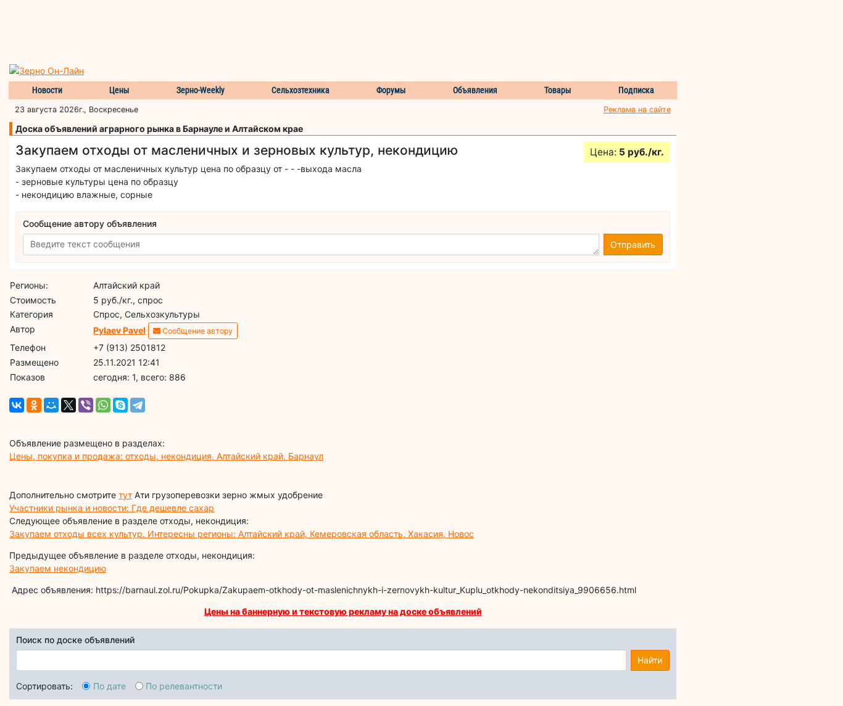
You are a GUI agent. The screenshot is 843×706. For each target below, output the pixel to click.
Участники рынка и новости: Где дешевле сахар (111, 508)
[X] (68, 405)
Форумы (391, 90)
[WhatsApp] (103, 405)
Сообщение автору (196, 330)
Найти (649, 660)
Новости (47, 90)
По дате (109, 686)
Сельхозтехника (301, 90)
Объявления (475, 90)
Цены (119, 90)
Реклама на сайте (637, 109)
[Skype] (120, 405)
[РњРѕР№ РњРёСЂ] (51, 405)
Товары (557, 90)
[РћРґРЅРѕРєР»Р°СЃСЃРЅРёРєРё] (34, 405)
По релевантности (184, 686)
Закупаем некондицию (57, 568)
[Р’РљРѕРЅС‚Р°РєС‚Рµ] (16, 405)
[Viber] (85, 405)
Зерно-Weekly (200, 90)
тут (125, 495)
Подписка (636, 90)
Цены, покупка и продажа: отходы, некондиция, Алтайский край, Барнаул (166, 456)
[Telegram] (137, 405)
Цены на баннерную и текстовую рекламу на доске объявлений (343, 611)
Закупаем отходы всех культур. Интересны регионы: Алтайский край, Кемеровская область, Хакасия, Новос (241, 533)
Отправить (632, 244)
